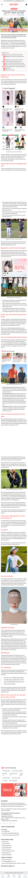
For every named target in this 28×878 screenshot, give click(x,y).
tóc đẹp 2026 (21, 774)
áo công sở (5, 780)
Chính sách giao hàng (6, 845)
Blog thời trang (5, 841)
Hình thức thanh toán (6, 849)
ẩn (7, 52)
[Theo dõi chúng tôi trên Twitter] (4, 823)
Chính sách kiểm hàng (6, 847)
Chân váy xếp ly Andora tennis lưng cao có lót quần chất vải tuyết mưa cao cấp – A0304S (20, 129)
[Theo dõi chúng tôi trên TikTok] (13, 823)
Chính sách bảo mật (6, 852)
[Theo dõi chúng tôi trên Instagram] (10, 823)
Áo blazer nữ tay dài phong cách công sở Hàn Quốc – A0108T (20, 109)
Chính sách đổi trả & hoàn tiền (8, 851)
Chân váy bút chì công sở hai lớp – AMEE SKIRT (7, 109)
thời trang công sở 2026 (17, 770)
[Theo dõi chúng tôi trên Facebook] (1, 823)
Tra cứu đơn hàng (6, 843)
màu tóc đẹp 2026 (13, 780)
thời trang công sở (6, 770)
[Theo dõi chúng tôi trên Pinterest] (7, 823)
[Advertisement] (14, 186)
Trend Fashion (14, 8)
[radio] (3, 107)
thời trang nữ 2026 (16, 777)
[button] (2, 4)
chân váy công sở (6, 777)
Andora (15, 14)
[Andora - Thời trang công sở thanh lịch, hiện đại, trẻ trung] (14, 4)
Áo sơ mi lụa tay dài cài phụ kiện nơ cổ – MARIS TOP (7, 129)
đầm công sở (5, 774)
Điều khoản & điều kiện (6, 854)
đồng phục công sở (13, 774)
